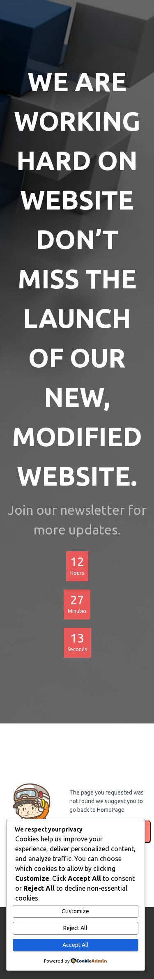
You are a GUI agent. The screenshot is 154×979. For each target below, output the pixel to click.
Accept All (75, 945)
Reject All (75, 928)
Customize (75, 911)
